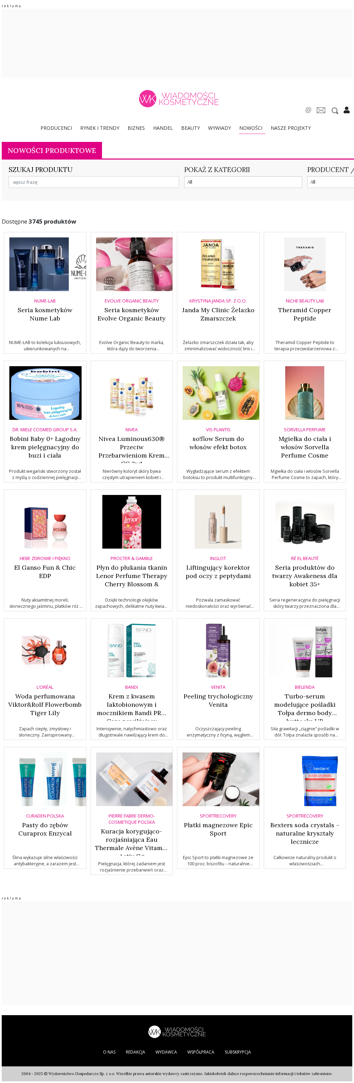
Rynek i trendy (99, 128)
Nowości (250, 128)
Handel (163, 128)
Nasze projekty (291, 128)
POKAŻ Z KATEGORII (217, 169)
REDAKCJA (135, 1052)
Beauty (190, 128)
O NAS (109, 1052)
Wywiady (219, 128)
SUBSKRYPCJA (238, 1052)
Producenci (56, 128)
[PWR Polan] (177, 1031)
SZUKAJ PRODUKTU (41, 169)
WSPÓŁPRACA (200, 1052)
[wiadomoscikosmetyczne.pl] (178, 98)
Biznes (136, 128)
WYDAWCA (166, 1052)
